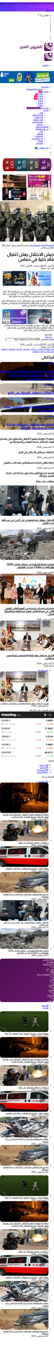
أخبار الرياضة (38, 115)
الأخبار (45, 110)
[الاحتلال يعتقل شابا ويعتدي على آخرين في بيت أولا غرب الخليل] (27, 515)
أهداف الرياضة (42, 127)
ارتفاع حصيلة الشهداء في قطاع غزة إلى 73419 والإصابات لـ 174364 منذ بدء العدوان (30, 566)
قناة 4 (40, 103)
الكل (41, 112)
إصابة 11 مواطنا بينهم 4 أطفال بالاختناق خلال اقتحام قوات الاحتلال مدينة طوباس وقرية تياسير (27, 375)
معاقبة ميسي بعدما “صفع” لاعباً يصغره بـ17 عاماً (26, 1033)
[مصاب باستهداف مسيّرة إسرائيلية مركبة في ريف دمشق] (24, 1137)
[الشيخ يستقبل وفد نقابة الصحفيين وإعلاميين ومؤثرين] (27, 650)
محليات (39, 124)
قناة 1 (39, 94)
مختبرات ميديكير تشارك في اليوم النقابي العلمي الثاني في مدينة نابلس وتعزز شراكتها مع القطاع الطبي (29, 611)
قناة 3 (40, 101)
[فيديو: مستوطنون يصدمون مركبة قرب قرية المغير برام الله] (24, 892)
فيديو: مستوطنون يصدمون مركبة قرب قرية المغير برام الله (30, 426)
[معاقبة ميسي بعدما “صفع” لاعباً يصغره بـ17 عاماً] (24, 1031)
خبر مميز (48, 337)
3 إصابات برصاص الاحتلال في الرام (31, 393)
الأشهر (45, 1005)
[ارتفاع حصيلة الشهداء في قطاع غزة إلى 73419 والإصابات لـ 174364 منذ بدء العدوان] (27, 559)
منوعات (39, 143)
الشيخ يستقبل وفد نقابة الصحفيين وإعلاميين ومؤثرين (30, 657)
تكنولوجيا (39, 136)
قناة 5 (40, 105)
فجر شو (37, 108)
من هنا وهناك (42, 129)
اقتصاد (40, 134)
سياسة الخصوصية (34, 89)
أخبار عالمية (38, 120)
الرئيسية (44, 87)
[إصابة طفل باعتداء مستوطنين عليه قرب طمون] (24, 866)
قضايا (40, 141)
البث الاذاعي (41, 148)
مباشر (43, 91)
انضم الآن (50, 10)
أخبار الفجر (38, 117)
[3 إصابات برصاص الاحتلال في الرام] (24, 840)
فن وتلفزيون (37, 138)
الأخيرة (45, 1008)
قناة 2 (38, 98)
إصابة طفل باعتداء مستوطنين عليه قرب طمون (26, 868)
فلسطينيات (37, 122)
